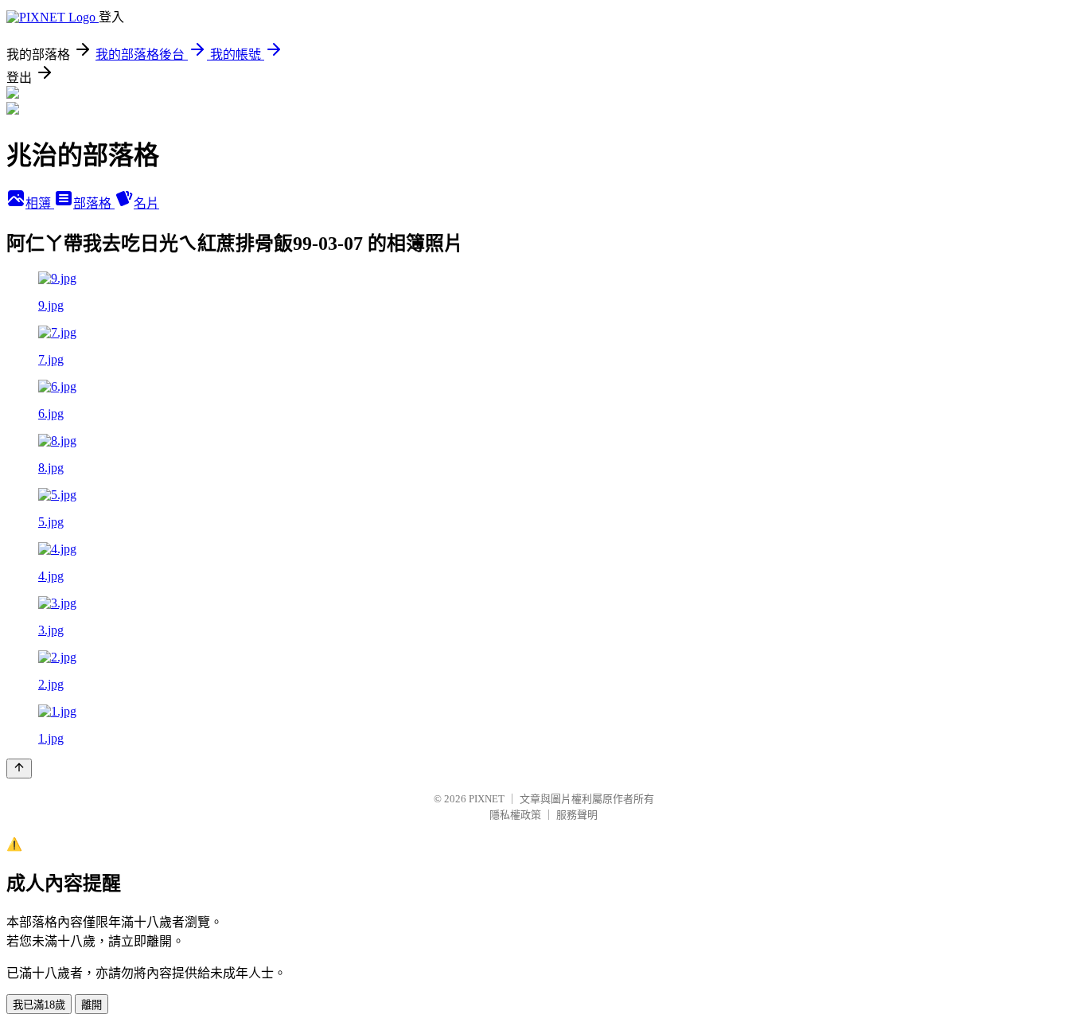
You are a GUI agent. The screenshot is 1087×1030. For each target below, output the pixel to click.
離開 (91, 1005)
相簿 (39, 203)
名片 (146, 203)
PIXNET (487, 799)
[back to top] (19, 768)
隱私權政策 (515, 815)
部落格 (94, 203)
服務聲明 (577, 815)
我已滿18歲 (39, 1005)
